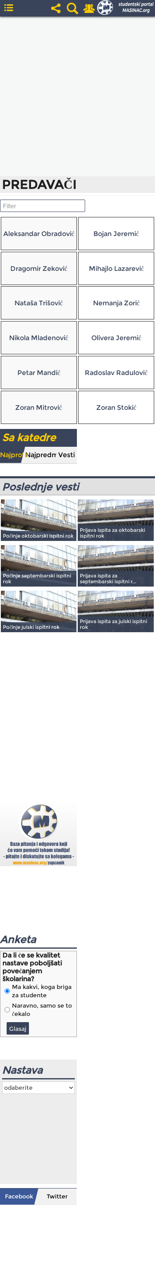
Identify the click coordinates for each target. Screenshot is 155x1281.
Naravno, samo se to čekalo (42, 1010)
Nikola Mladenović (38, 338)
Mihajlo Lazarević (116, 269)
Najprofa (12, 455)
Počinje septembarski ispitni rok (37, 578)
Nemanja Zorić (116, 303)
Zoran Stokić (116, 408)
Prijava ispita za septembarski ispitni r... (108, 578)
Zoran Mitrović (38, 408)
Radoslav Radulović (116, 373)
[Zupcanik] (38, 834)
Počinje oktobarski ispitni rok (38, 536)
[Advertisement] (77, 96)
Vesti (66, 455)
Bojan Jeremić (116, 234)
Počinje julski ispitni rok (31, 627)
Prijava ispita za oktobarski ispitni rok (112, 533)
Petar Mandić (38, 373)
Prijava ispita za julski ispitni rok (113, 624)
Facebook (19, 1196)
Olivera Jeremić (116, 338)
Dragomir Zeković (38, 269)
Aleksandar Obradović (38, 234)
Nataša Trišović (38, 303)
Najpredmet (40, 455)
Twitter (57, 1196)
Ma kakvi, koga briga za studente (42, 991)
